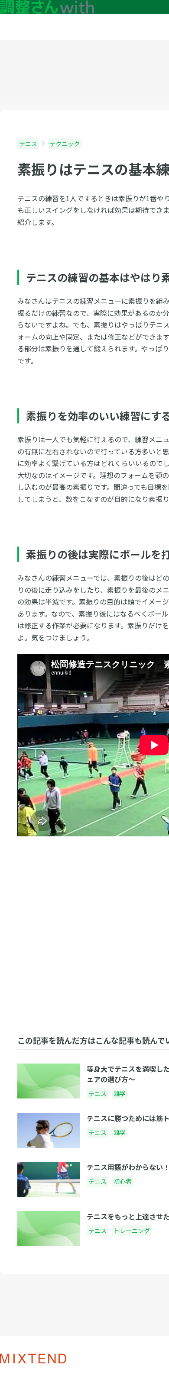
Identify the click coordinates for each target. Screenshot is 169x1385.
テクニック (64, 143)
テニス (28, 143)
